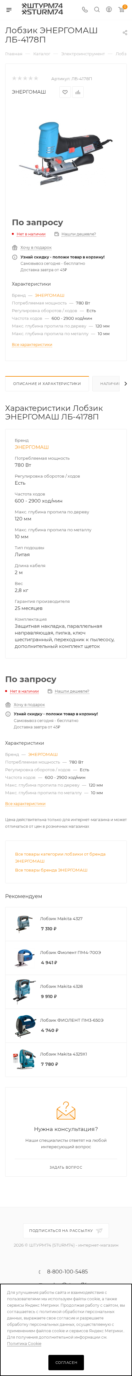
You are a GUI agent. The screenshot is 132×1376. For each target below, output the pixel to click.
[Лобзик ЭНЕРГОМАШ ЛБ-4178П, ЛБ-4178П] (66, 153)
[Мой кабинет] (109, 10)
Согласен (66, 1362)
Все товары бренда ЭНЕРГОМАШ (51, 869)
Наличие (110, 383)
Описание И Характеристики (47, 383)
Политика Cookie (24, 1343)
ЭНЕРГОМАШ (29, 92)
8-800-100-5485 (67, 1271)
